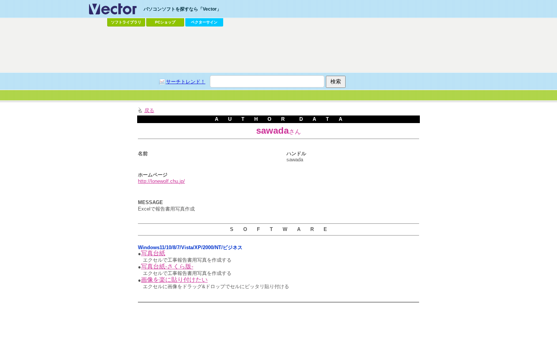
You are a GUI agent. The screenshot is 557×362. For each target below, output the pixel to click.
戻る (149, 110)
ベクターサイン (204, 22)
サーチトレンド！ (185, 81)
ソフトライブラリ (126, 22)
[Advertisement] (278, 50)
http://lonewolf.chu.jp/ (161, 181)
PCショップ (165, 22)
